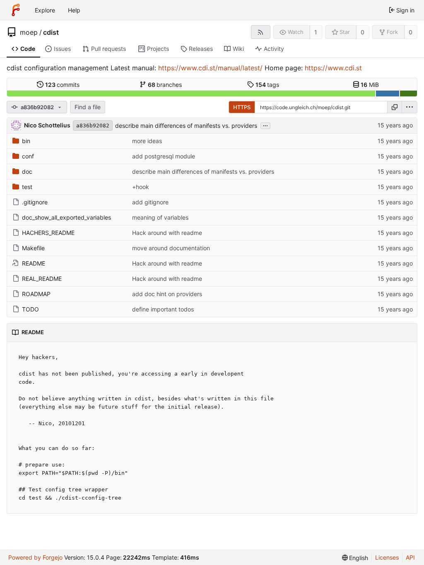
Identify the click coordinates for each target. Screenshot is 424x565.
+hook (140, 186)
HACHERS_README (48, 232)
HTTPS (242, 107)
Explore (45, 10)
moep (29, 32)
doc (27, 171)
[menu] (409, 107)
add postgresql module (163, 156)
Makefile (33, 247)
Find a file (88, 106)
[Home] (15, 9)
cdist (51, 32)
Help (74, 10)
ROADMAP (36, 293)
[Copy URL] (394, 107)
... (265, 124)
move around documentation (171, 247)
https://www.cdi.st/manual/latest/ (210, 68)
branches (165, 84)
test (27, 186)
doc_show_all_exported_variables (66, 217)
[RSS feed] (260, 32)
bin (26, 140)
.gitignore (35, 202)
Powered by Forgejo (35, 557)
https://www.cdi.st (333, 68)
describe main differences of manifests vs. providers (186, 125)
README (33, 263)
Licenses (387, 557)
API (410, 557)
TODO (30, 309)
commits (62, 84)
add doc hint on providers (167, 293)
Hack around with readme (167, 232)
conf (28, 156)
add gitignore (150, 202)
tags (267, 84)
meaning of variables (160, 217)
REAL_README (42, 278)
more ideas (147, 140)
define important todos (163, 309)
